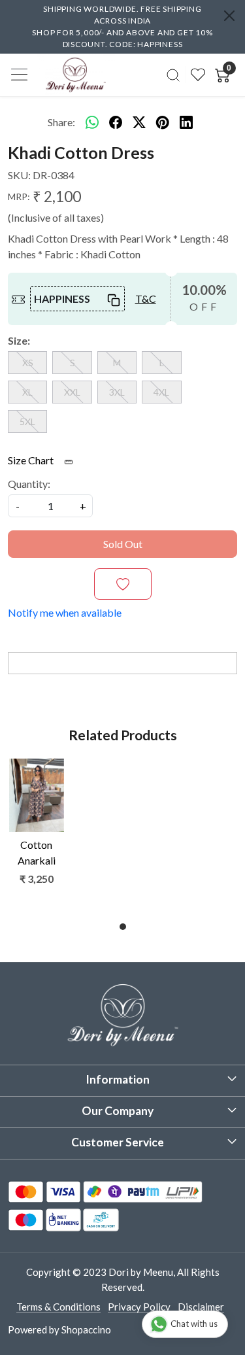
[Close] (229, 15)
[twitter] (139, 122)
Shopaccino (86, 1329)
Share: (61, 122)
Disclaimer (201, 1306)
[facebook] (115, 122)
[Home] (76, 74)
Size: (19, 340)
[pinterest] (162, 122)
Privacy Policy (139, 1306)
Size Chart (32, 460)
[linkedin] (186, 122)
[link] (173, 74)
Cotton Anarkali (37, 852)
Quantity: (29, 483)
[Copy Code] (112, 299)
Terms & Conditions (58, 1306)
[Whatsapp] (92, 122)
